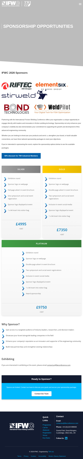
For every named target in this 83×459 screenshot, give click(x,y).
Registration (47, 433)
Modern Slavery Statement (57, 456)
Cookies (33, 456)
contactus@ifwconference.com (58, 365)
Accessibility (42, 456)
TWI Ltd (50, 451)
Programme (47, 425)
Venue (45, 435)
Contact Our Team (41, 394)
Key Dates (46, 438)
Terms (19, 456)
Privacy (26, 456)
